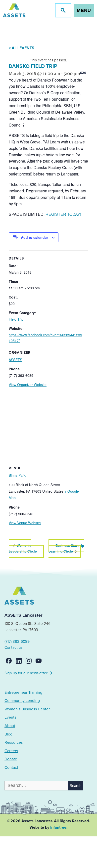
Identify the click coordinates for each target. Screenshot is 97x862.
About (9, 725)
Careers (11, 750)
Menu (84, 10)
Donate (10, 759)
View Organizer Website (28, 384)
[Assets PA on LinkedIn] (18, 660)
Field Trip (16, 319)
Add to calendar (34, 237)
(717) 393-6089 (17, 641)
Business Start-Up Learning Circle (66, 549)
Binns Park (17, 475)
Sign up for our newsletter (26, 673)
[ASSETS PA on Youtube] (38, 660)
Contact (11, 767)
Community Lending (22, 700)
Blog (8, 734)
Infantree (58, 827)
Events (10, 717)
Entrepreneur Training (23, 692)
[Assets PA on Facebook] (8, 660)
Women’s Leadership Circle (23, 549)
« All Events (21, 47)
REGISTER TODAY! (63, 214)
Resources (13, 742)
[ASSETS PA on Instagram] (28, 660)
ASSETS (15, 359)
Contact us (13, 647)
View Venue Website (25, 522)
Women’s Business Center (27, 709)
